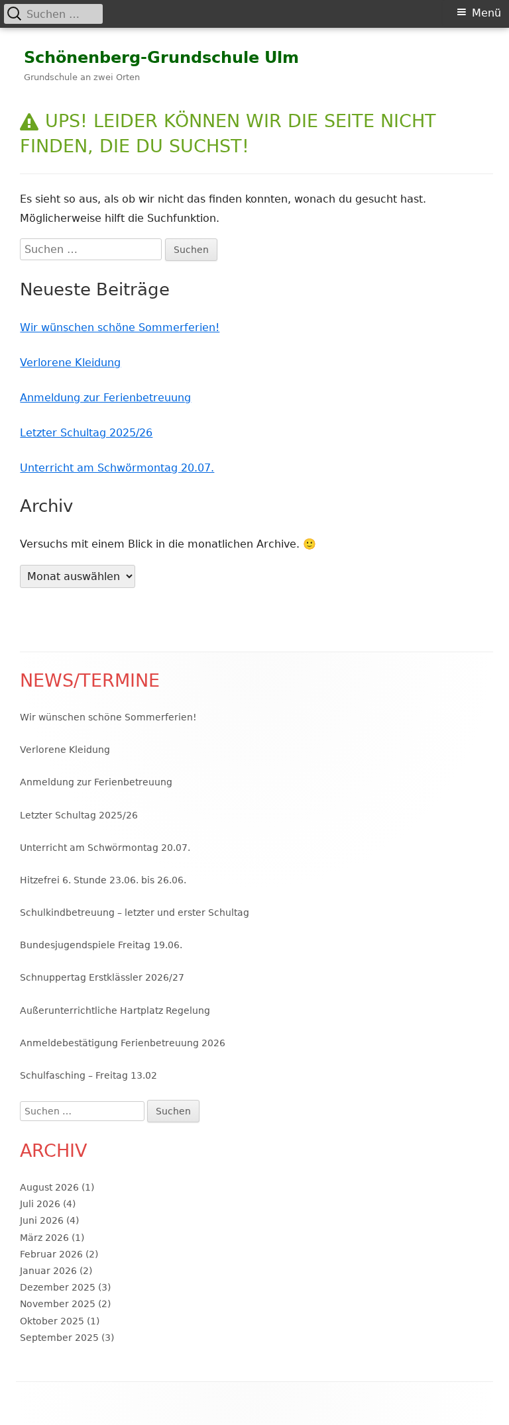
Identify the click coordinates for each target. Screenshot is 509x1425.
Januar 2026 (48, 1270)
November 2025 (57, 1304)
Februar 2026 (51, 1254)
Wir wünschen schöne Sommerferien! (119, 327)
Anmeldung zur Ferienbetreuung (105, 397)
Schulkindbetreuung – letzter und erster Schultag (134, 912)
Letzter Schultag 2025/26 (86, 432)
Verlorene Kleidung (70, 362)
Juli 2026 (40, 1204)
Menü (486, 13)
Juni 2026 (42, 1220)
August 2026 (49, 1187)
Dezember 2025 (57, 1287)
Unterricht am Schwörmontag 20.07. (117, 468)
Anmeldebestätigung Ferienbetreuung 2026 (122, 1043)
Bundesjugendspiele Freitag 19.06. (101, 945)
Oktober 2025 (52, 1321)
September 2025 (59, 1337)
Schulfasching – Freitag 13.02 (88, 1075)
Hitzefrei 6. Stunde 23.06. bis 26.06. (103, 880)
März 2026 (44, 1237)
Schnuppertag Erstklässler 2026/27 (102, 977)
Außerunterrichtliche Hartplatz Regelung (115, 1010)
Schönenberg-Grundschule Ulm (161, 57)
